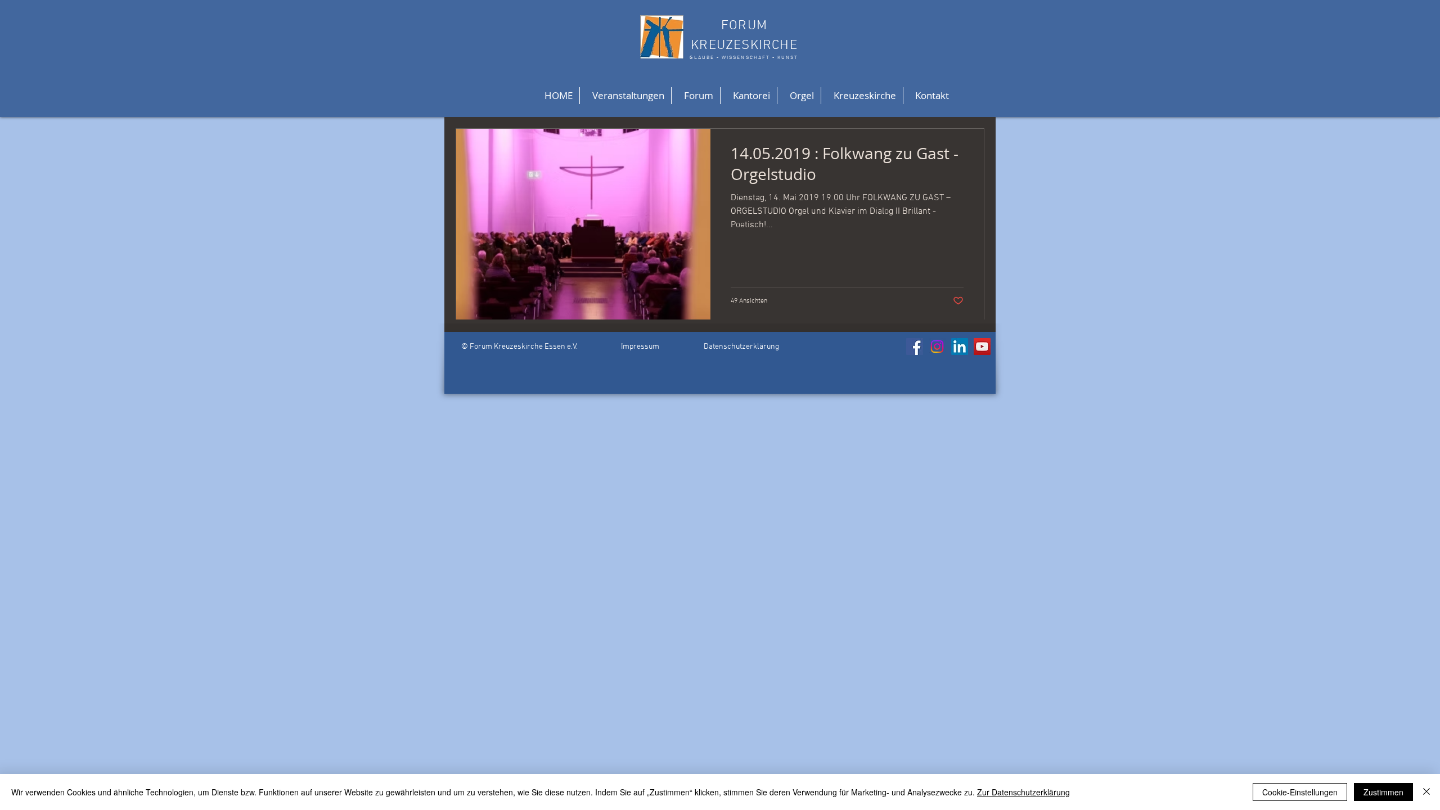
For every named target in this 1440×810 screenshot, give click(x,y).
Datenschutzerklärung (741, 347)
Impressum (640, 347)
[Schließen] (1426, 792)
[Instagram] (937, 346)
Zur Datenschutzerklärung (1023, 792)
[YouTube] (982, 346)
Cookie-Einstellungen (1300, 792)
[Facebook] (914, 346)
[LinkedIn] (959, 346)
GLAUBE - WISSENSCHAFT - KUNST (744, 58)
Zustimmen (1383, 792)
